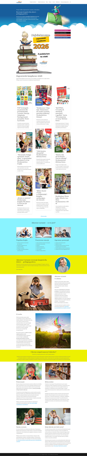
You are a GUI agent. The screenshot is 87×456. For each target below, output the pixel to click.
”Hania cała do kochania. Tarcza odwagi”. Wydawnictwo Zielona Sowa (61, 158)
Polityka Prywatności (54, 454)
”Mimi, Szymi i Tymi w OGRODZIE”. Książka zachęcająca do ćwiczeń (41, 195)
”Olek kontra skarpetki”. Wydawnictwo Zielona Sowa (41, 154)
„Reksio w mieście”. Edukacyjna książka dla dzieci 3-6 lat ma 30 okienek (24, 201)
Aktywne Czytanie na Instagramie (62, 30)
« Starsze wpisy (43, 216)
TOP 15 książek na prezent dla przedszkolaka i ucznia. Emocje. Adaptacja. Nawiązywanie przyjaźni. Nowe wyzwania (23, 114)
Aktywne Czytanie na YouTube (61, 35)
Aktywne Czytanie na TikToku (61, 32)
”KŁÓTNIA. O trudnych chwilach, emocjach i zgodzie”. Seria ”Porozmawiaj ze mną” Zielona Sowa (61, 114)
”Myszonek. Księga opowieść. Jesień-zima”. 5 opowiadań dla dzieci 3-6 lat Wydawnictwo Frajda (24, 159)
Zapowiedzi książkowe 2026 (29, 76)
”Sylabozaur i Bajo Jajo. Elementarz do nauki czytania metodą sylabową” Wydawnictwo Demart (43, 112)
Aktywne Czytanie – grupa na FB (61, 37)
